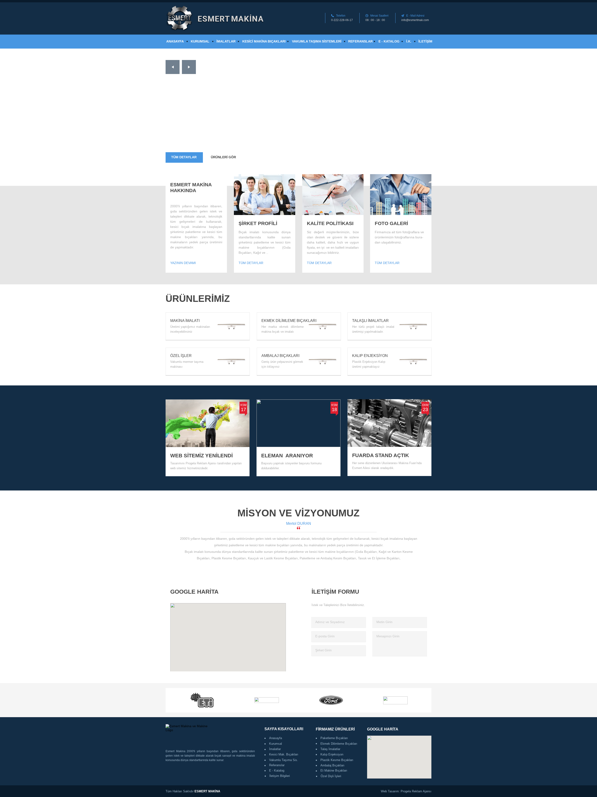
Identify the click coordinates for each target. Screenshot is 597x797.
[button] (173, 67)
